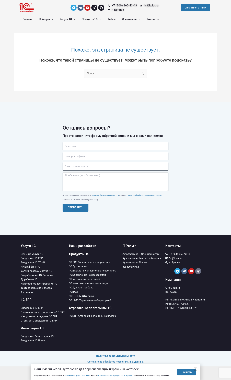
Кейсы (112, 19)
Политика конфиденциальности (115, 355)
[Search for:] (115, 73)
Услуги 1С (66, 19)
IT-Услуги (44, 19)
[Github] (101, 8)
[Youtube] (87, 8)
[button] (195, 369)
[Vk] (80, 8)
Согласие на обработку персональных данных (115, 361)
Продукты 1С (90, 19)
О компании (129, 19)
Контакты (153, 19)
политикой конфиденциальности (105, 195)
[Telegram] (74, 8)
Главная (27, 19)
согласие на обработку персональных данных (143, 195)
